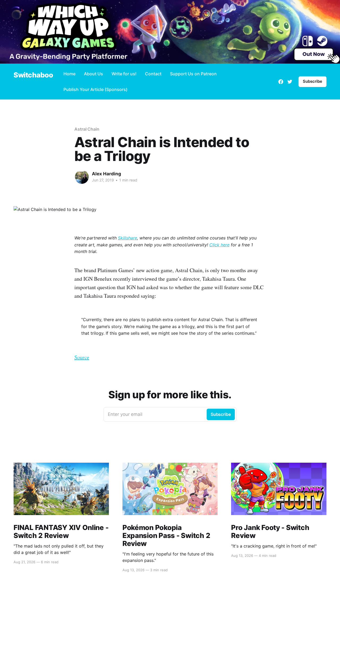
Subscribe (312, 81)
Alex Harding (106, 173)
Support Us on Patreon (193, 73)
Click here (219, 244)
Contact (153, 73)
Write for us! (124, 73)
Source (81, 357)
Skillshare (127, 238)
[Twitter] (289, 81)
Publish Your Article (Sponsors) (95, 89)
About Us (93, 73)
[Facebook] (280, 81)
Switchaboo (33, 75)
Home (69, 73)
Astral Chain (86, 129)
